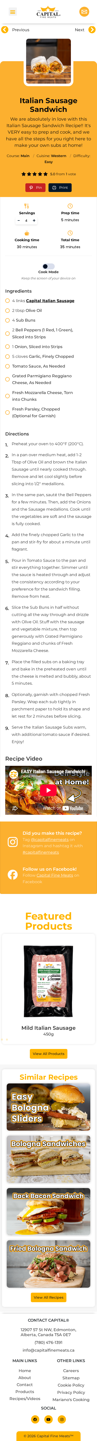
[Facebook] (35, 1419)
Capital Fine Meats (55, 875)
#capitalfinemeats (41, 852)
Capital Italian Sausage (50, 300)
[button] (13, 11)
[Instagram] (62, 1419)
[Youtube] (48, 1419)
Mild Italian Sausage (48, 1028)
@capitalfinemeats (50, 839)
